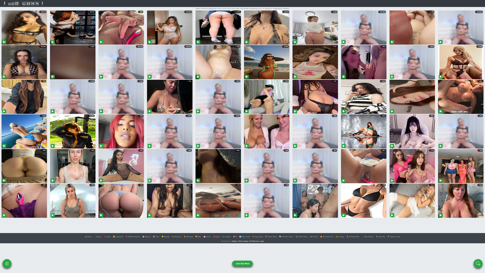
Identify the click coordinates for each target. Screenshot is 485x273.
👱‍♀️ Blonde (165, 237)
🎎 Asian (88, 237)
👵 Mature (146, 237)
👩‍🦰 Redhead (188, 237)
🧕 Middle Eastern (133, 237)
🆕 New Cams (244, 237)
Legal (262, 241)
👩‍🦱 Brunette (176, 237)
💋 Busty (216, 237)
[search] (478, 263)
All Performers (254, 241)
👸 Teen (156, 237)
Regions (235, 241)
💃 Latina (107, 237)
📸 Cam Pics (380, 237)
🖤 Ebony (97, 237)
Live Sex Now (242, 263)
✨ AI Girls (314, 237)
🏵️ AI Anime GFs (326, 237)
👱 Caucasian (118, 237)
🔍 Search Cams (394, 237)
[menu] (7, 263)
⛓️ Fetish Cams (301, 237)
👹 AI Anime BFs (352, 237)
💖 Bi (235, 237)
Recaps (246, 241)
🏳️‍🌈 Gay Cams (257, 237)
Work (240, 241)
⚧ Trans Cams (271, 237)
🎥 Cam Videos (367, 237)
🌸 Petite (207, 237)
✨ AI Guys (340, 237)
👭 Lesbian (226, 237)
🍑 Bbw (198, 237)
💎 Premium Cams (286, 237)
